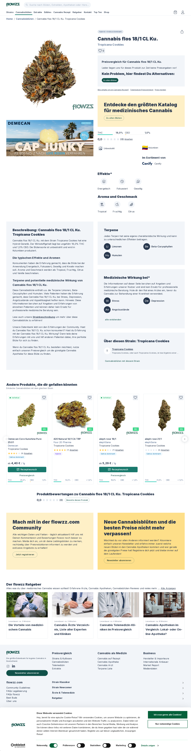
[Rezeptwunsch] (175, 12)
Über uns (11, 701)
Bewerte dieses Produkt (77, 500)
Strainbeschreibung (44, 317)
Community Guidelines (18, 687)
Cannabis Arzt (105, 665)
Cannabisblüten (24, 12)
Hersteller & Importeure (156, 658)
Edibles (47, 12)
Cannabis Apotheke (108, 661)
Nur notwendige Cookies (167, 724)
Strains (10, 12)
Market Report (151, 665)
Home (9, 18)
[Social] (8, 666)
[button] (101, 50)
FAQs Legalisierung (16, 691)
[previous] (6, 439)
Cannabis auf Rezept (109, 658)
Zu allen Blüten (110, 80)
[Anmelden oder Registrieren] (183, 12)
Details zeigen (148, 745)
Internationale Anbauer (155, 661)
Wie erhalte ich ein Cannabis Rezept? (113, 90)
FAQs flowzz (13, 694)
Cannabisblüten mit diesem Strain (122, 361)
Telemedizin (58, 665)
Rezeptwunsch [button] (29, 469)
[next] (185, 439)
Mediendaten (150, 668)
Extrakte (38, 12)
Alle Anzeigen (168, 588)
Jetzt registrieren (25, 554)
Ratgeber (77, 12)
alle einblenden (113, 319)
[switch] (81, 745)
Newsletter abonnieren (119, 560)
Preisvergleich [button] (27, 475)
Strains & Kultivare (62, 658)
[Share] (182, 31)
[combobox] (57, 5)
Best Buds (11, 697)
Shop (106, 12)
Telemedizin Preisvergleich (141, 90)
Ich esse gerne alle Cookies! (167, 714)
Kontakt (88, 12)
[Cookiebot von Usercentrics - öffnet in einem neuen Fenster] (18, 745)
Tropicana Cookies (111, 44)
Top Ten (98, 12)
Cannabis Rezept (62, 12)
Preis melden (160, 90)
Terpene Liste (105, 668)
